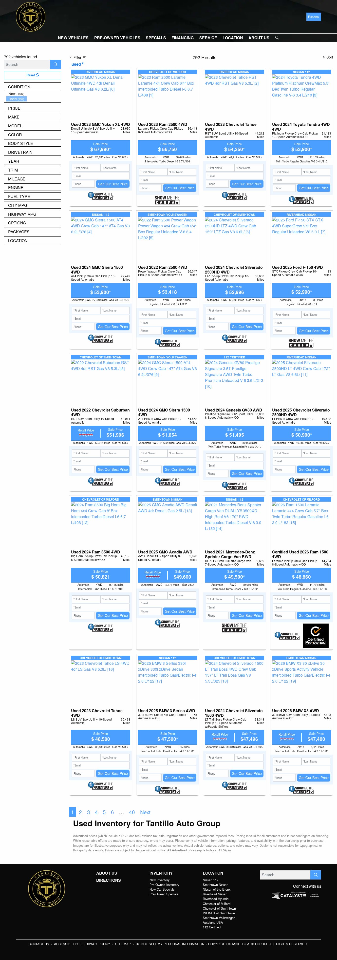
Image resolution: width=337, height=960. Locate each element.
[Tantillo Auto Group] (30, 16)
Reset (31, 75)
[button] (73, 38)
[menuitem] (33, 93)
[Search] (55, 64)
